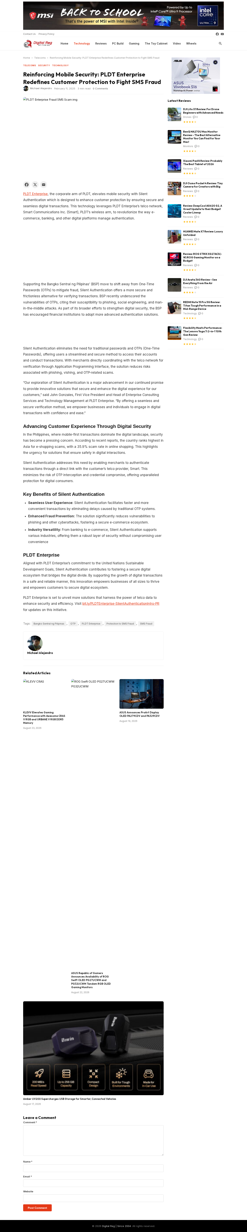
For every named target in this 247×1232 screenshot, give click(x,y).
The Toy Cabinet (156, 43)
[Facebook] (217, 34)
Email (27, 1176)
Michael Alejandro (41, 88)
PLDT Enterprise (35, 194)
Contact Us (29, 34)
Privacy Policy (46, 34)
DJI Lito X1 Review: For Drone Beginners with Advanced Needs (203, 111)
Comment (30, 1122)
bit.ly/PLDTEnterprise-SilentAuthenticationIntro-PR (120, 604)
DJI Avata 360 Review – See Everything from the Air (200, 281)
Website (28, 1191)
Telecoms (40, 57)
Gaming (134, 43)
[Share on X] (35, 184)
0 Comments (100, 88)
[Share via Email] (43, 184)
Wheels (191, 43)
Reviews (101, 43)
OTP (73, 623)
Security (44, 65)
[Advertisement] (93, 252)
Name (27, 1161)
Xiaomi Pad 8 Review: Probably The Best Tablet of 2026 (202, 162)
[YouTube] (222, 34)
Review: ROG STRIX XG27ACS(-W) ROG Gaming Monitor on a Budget (202, 257)
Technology (82, 43)
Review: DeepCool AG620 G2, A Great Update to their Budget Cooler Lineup (202, 209)
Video (177, 43)
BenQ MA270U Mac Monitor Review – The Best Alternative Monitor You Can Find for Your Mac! (201, 136)
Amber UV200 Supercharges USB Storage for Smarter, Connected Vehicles (69, 1098)
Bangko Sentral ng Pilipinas (49, 623)
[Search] (220, 43)
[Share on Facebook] (26, 184)
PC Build (118, 43)
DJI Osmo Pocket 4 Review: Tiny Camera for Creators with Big (203, 185)
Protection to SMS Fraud (120, 623)
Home (64, 43)
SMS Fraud (146, 623)
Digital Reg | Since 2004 (116, 1226)
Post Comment (37, 1207)
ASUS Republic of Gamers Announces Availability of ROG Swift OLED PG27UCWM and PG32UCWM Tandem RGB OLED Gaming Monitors (91, 980)
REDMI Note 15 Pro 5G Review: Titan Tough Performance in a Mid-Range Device (202, 305)
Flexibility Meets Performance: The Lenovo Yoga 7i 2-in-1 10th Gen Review (202, 331)
